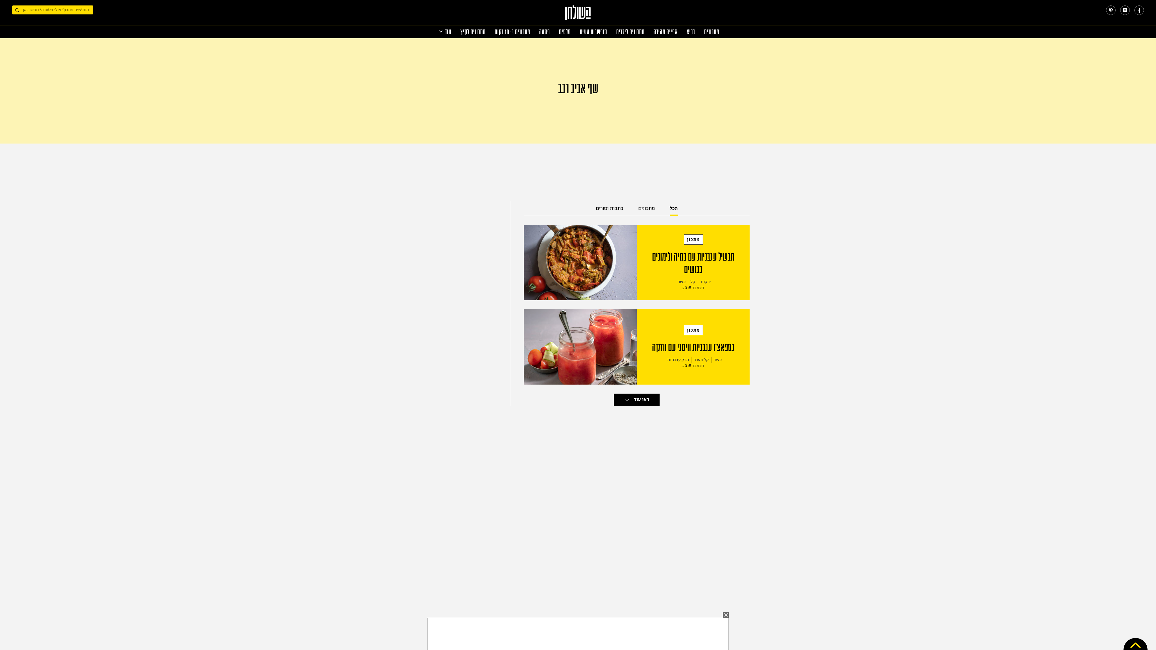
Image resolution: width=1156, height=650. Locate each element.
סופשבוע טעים (593, 32)
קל (693, 282)
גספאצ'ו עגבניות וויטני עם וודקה (693, 348)
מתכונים (711, 32)
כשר (681, 282)
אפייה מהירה (666, 32)
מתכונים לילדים (630, 32)
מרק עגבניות (678, 360)
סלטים (565, 32)
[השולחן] (578, 15)
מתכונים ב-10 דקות (512, 32)
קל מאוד (701, 360)
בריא (691, 32)
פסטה (544, 32)
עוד (448, 32)
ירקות (706, 282)
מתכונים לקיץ (473, 32)
